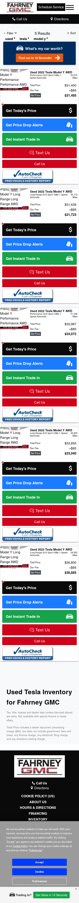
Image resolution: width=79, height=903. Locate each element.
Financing (38, 813)
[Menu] (70, 8)
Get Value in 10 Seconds (51, 895)
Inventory (37, 819)
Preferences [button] (35, 850)
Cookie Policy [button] (20, 846)
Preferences (39, 881)
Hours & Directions (38, 807)
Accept (39, 862)
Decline (39, 871)
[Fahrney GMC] (20, 6)
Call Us (39, 163)
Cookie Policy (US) (37, 796)
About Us (38, 802)
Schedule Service (51, 7)
